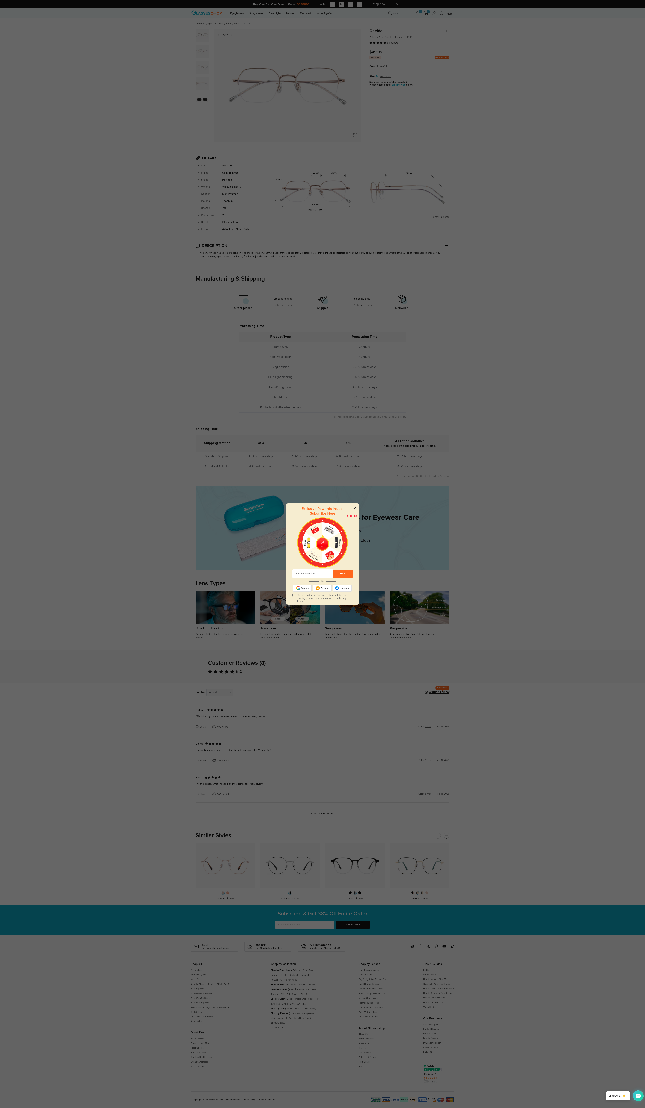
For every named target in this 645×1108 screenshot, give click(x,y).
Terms (353, 515)
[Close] (354, 508)
